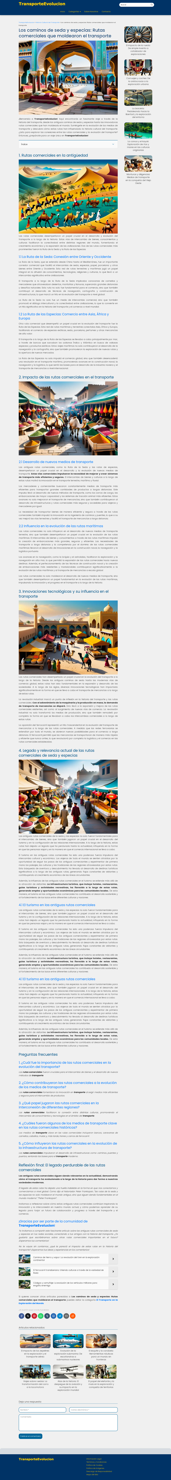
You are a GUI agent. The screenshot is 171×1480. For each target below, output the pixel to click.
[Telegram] (60, 1316)
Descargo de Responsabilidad (99, 1471)
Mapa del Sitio (92, 1474)
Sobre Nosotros (91, 11)
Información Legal (93, 1459)
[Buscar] (151, 4)
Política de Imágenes (95, 1468)
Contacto (106, 11)
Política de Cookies (94, 1465)
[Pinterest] (34, 1316)
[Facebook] (21, 1316)
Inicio (62, 11)
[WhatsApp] (41, 1316)
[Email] (66, 1316)
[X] (28, 1316)
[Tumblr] (47, 1316)
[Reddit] (72, 1316)
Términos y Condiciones (96, 1462)
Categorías (74, 11)
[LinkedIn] (53, 1316)
